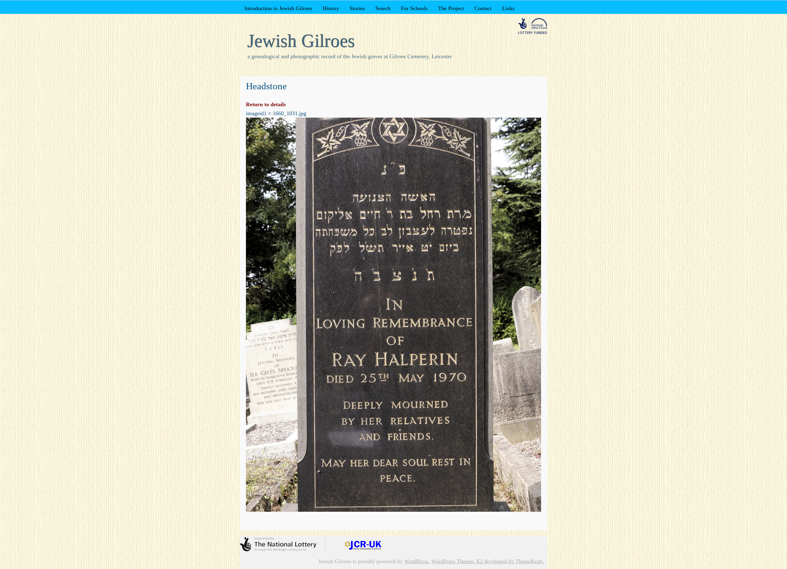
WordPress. (417, 561)
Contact (483, 8)
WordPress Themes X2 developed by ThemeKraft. (487, 561)
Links (508, 8)
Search (382, 8)
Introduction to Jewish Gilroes (278, 8)
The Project (451, 8)
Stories (357, 8)
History (330, 8)
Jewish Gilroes (301, 41)
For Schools (414, 8)
